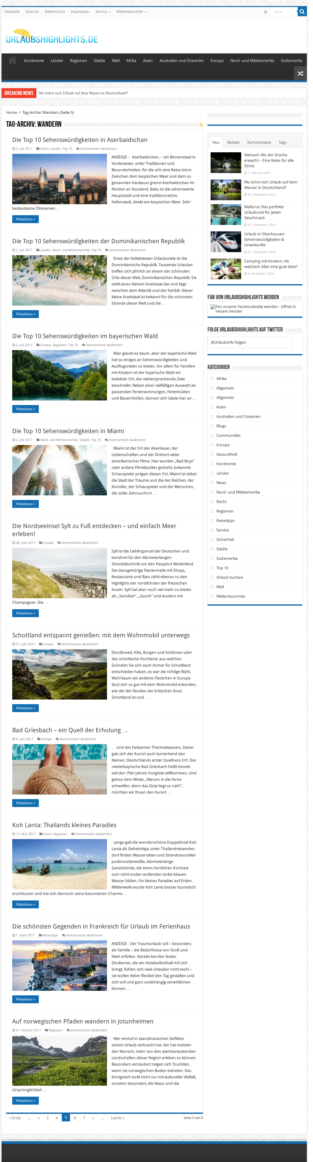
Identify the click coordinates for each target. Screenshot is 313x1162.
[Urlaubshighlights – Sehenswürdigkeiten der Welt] (52, 34)
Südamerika (291, 60)
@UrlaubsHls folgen (228, 342)
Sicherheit (225, 539)
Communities (228, 435)
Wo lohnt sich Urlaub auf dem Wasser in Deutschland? (83, 93)
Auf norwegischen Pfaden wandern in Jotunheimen (82, 1021)
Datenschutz (55, 11)
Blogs (221, 426)
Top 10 (67, 149)
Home (11, 112)
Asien (148, 60)
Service (101, 11)
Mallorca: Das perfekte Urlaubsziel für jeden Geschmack (264, 212)
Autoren (32, 11)
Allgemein (225, 388)
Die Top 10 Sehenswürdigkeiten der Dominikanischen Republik (98, 241)
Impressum (80, 11)
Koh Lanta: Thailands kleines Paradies (64, 825)
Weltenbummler (129, 11)
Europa (217, 60)
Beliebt (233, 142)
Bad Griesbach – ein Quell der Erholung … (70, 730)
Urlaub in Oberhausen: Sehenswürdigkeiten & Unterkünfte (264, 239)
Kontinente (34, 60)
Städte (99, 60)
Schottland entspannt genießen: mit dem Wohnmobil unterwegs (101, 635)
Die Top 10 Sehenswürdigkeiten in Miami (68, 431)
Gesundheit (226, 454)
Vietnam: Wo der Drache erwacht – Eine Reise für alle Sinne (269, 160)
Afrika (131, 60)
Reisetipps (50, 935)
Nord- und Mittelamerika (252, 60)
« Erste (15, 1118)
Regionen (78, 60)
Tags (283, 142)
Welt (116, 60)
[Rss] (265, 12)
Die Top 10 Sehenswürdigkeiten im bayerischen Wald (85, 336)
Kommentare (259, 142)
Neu (216, 142)
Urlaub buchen (229, 577)
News (221, 482)
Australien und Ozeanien (182, 60)
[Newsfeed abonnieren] (201, 124)
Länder (57, 60)
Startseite (12, 11)
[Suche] (302, 11)
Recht (221, 501)
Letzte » (117, 1118)
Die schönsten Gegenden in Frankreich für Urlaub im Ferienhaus (101, 926)
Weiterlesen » (25, 219)
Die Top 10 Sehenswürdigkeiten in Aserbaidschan (80, 139)
